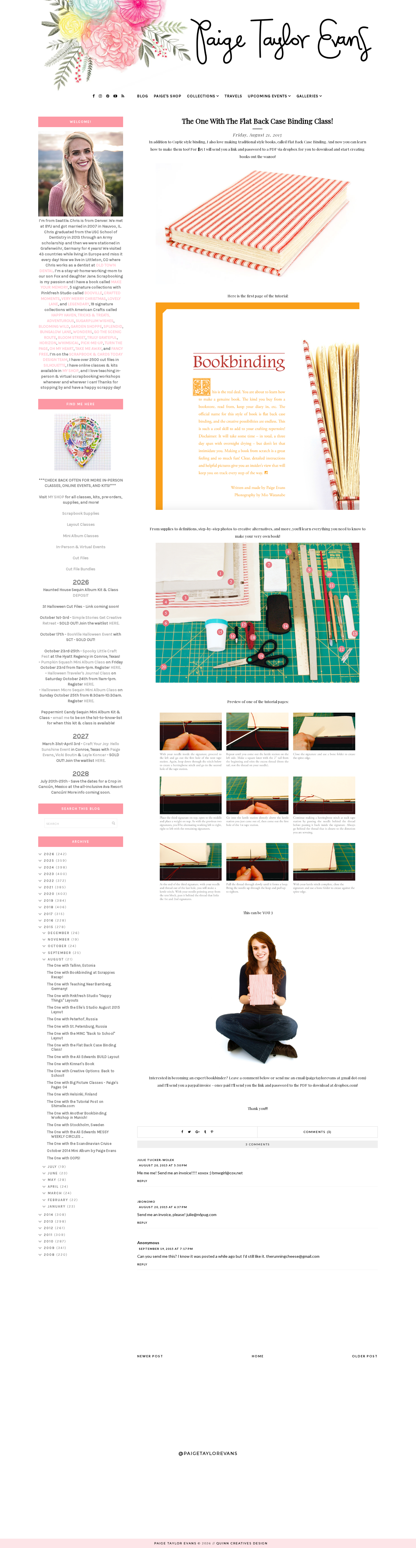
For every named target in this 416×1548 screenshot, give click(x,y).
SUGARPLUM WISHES (94, 320)
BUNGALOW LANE (55, 331)
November (59, 939)
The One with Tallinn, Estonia (71, 965)
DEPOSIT (81, 595)
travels (233, 96)
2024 (50, 867)
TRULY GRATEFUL (102, 337)
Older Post (365, 1356)
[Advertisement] (80, 1351)
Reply (142, 1181)
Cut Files (81, 558)
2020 (50, 894)
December (59, 933)
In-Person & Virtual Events (81, 546)
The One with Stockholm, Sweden (75, 1125)
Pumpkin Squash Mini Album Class (73, 662)
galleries (307, 96)
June (53, 1173)
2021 (49, 887)
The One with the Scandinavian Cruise (79, 1143)
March (55, 1193)
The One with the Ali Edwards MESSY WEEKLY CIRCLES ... (78, 1134)
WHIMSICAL (68, 342)
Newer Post (150, 1356)
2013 (49, 1221)
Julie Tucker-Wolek (155, 1160)
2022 (50, 881)
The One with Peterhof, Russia (72, 1019)
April (54, 1187)
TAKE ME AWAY (88, 348)
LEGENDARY (78, 304)
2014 (49, 1215)
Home (258, 1356)
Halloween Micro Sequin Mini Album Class (79, 689)
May (53, 1180)
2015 (49, 927)
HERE (114, 623)
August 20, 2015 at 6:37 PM (163, 1207)
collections (201, 96)
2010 (49, 1241)
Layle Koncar (94, 754)
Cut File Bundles (80, 569)
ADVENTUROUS (60, 320)
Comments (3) (318, 1132)
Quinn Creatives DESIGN (242, 1543)
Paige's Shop (167, 96)
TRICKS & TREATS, (94, 315)
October (58, 946)
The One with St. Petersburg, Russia (77, 1026)
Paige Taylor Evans (175, 1543)
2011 (49, 1235)
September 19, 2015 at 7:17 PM (166, 1248)
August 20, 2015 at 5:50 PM (163, 1165)
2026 (50, 854)
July (53, 1167)
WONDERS (82, 331)
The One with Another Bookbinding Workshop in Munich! (76, 1115)
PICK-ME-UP (92, 342)
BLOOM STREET (71, 337)
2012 (49, 1228)
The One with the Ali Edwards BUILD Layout (83, 1057)
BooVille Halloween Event (89, 634)
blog (142, 96)
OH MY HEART (62, 348)
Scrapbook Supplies (80, 513)
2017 (49, 914)
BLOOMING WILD (53, 326)
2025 (50, 861)
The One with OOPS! (63, 1158)
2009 (50, 1248)
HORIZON (47, 342)
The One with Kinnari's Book (70, 1064)
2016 (49, 920)
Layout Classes (81, 524)
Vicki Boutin (66, 754)
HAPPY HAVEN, (64, 315)
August (56, 959)
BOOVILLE (93, 293)
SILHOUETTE (54, 365)
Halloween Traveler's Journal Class (79, 673)
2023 (50, 874)
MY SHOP (70, 370)
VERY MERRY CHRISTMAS (83, 298)
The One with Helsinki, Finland (72, 1094)
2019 (49, 901)
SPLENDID (113, 326)
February (59, 1200)
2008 (50, 1255)
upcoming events (267, 96)
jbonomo (146, 1201)
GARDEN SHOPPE (86, 326)
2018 (49, 907)
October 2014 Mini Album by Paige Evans (81, 1151)
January (57, 1206)
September (60, 953)
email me (61, 717)
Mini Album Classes (81, 535)
